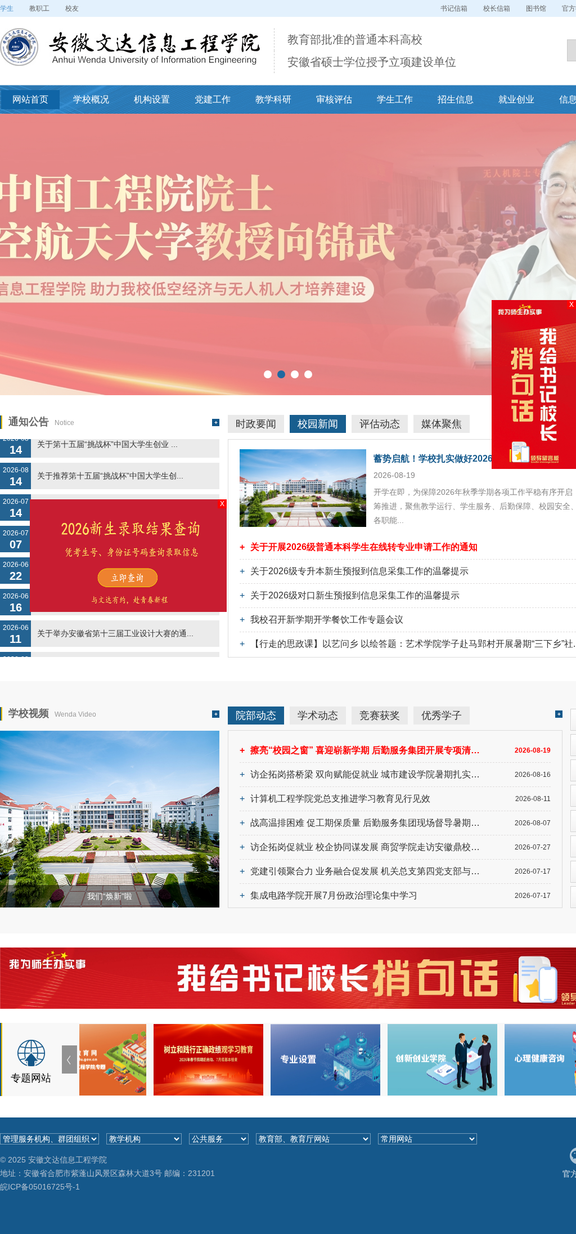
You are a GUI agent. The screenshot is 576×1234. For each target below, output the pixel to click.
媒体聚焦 (441, 424)
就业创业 (516, 99)
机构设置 (152, 99)
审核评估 (334, 99)
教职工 (39, 8)
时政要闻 (256, 424)
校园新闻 (318, 424)
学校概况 (91, 99)
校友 (72, 8)
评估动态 (379, 424)
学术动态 (318, 715)
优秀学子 (441, 715)
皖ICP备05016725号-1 (40, 1186)
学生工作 (395, 99)
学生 (7, 8)
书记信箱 (453, 8)
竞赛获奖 (379, 715)
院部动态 (256, 715)
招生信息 (456, 99)
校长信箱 (496, 8)
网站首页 (30, 99)
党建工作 (213, 99)
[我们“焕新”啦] (109, 736)
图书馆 (536, 8)
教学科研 (273, 99)
